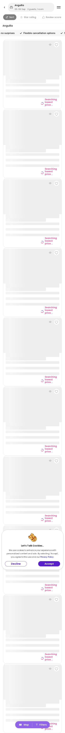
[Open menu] (59, 7)
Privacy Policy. (47, 557)
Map (26, 724)
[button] (31, 7)
